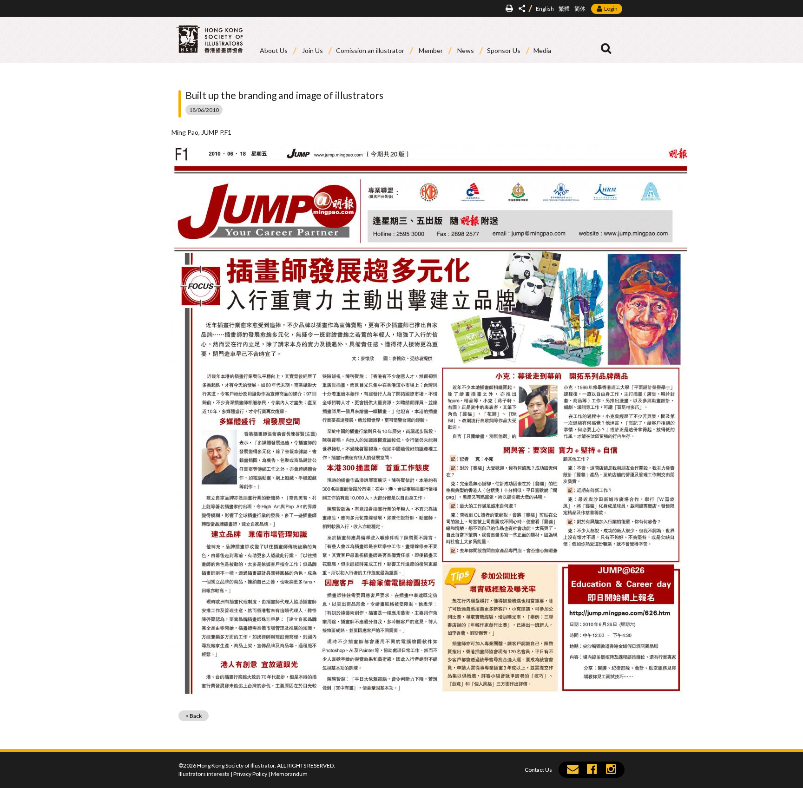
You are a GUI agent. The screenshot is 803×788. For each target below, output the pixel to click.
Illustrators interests (204, 773)
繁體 (564, 8)
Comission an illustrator (370, 50)
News (465, 50)
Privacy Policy (250, 773)
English (545, 8)
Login (611, 8)
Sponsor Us (503, 50)
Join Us (312, 50)
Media (542, 50)
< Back (193, 715)
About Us (274, 50)
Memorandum (289, 773)
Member (431, 50)
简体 (580, 8)
